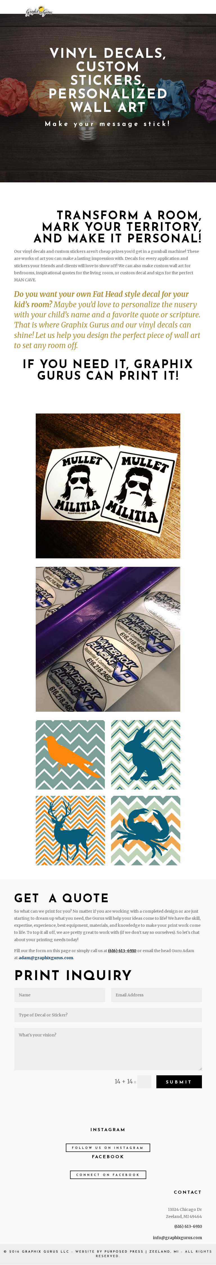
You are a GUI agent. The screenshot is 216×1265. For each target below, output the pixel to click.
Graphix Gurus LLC (45, 1251)
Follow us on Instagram (108, 1148)
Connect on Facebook (108, 1175)
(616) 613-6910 (122, 950)
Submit (179, 1082)
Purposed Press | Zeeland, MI (142, 1251)
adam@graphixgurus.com (46, 957)
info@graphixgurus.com (177, 1237)
